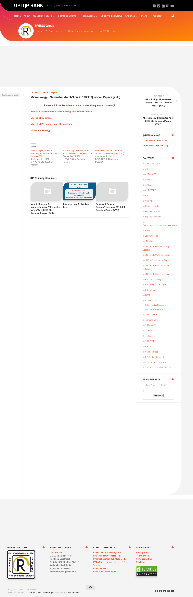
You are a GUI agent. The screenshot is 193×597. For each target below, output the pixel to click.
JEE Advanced (151, 236)
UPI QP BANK (28, 5)
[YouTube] (172, 6)
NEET (147, 295)
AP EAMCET (150, 174)
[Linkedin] (163, 6)
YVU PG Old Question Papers (44, 92)
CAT (147, 195)
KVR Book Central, (102, 559)
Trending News (152, 320)
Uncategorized (151, 352)
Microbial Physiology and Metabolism (51, 124)
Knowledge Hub (114, 552)
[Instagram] (167, 6)
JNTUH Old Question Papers (157, 260)
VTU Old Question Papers (156, 362)
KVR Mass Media (118, 559)
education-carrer (152, 211)
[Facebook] (154, 6)
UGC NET (149, 346)
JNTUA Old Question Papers (157, 255)
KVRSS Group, (100, 552)
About (27, 15)
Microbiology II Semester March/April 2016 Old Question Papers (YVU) (44, 153)
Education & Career (153, 206)
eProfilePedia (115, 556)
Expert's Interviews (153, 217)
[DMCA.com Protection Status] (146, 575)
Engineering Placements (157, 305)
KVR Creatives (99, 568)
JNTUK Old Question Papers (157, 274)
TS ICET (148, 336)
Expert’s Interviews (111, 15)
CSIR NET (149, 201)
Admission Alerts (153, 164)
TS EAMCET (150, 325)
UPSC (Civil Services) (154, 357)
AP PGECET (150, 190)
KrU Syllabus (151, 290)
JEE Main (149, 241)
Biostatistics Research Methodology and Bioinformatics (62, 111)
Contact (157, 15)
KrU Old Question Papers (156, 285)
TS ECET (149, 330)
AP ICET (148, 185)
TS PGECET (150, 341)
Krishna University (153, 279)
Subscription (151, 314)
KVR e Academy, (101, 556)
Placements (150, 301)
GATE (147, 230)
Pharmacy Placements (156, 309)
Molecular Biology (40, 130)
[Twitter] (158, 6)
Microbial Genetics (41, 118)
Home (17, 15)
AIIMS (147, 169)
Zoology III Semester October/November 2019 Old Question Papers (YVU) (110, 207)
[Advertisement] (96, 65)
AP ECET (149, 180)
